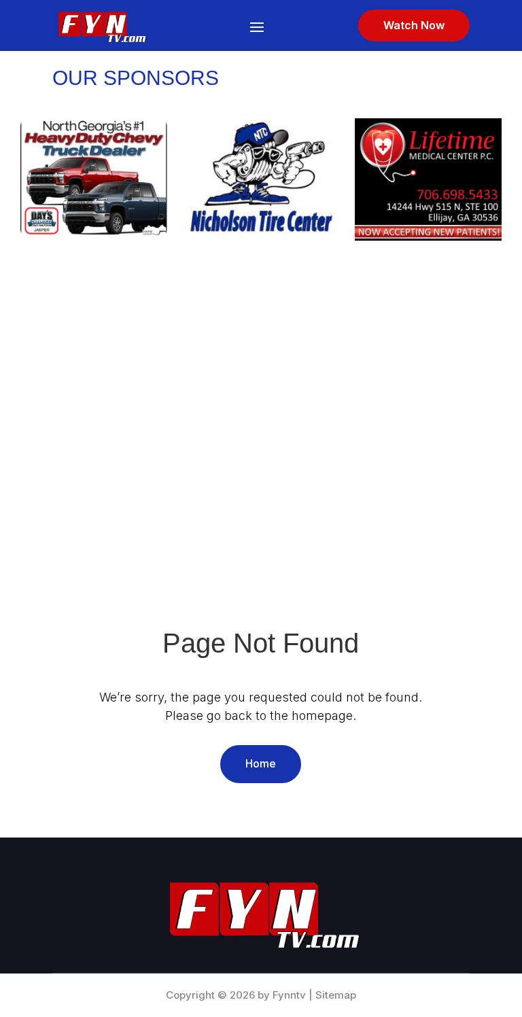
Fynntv (289, 994)
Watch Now (414, 25)
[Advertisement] (261, 383)
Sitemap (335, 994)
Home (260, 763)
